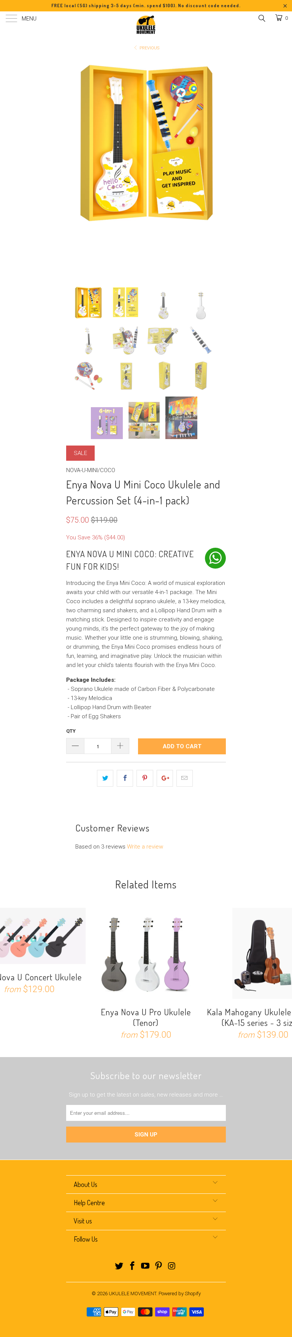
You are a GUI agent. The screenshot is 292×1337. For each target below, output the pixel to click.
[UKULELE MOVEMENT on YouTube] (145, 1267)
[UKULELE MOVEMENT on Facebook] (132, 1267)
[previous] (74, 166)
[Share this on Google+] (165, 778)
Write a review (145, 846)
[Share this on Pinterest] (144, 778)
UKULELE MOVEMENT (132, 1293)
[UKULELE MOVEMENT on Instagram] (172, 1267)
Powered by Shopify (180, 1293)
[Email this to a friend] (184, 778)
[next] (217, 166)
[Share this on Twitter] (105, 778)
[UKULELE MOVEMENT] (146, 24)
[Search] (261, 18)
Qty (71, 731)
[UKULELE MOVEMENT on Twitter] (119, 1267)
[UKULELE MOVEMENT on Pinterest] (159, 1267)
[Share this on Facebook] (125, 778)
